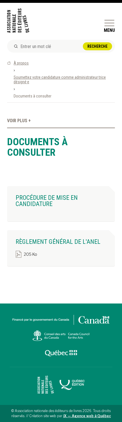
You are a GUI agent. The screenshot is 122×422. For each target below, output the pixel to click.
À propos (21, 63)
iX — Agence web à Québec (87, 416)
